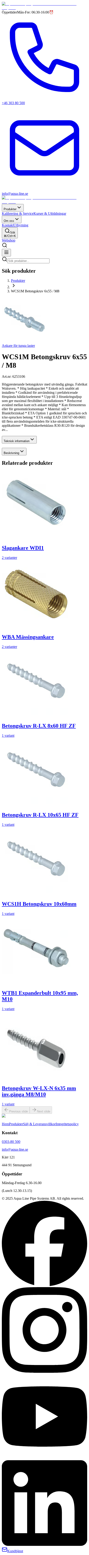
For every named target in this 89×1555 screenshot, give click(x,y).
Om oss (9, 221)
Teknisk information (16, 441)
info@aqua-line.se (15, 1149)
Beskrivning (11, 453)
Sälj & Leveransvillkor (39, 1124)
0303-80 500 (11, 1142)
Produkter (10, 209)
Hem (5, 1124)
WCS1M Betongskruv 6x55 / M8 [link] (35, 291)
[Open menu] (6, 252)
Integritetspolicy (67, 1124)
